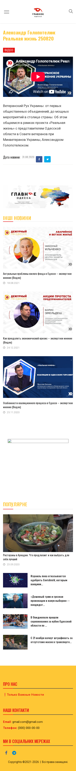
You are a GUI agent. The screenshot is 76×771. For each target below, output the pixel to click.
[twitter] (47, 159)
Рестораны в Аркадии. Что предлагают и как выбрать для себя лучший (36, 557)
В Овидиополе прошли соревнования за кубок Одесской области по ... (51, 621)
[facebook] (39, 159)
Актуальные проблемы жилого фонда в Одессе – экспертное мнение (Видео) (37, 275)
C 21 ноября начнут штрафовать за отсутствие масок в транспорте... (52, 640)
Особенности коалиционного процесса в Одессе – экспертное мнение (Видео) (38, 405)
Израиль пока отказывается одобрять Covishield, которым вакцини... (49, 580)
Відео (9, 50)
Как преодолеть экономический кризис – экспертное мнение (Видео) (37, 340)
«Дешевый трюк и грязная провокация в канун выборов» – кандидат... (50, 600)
